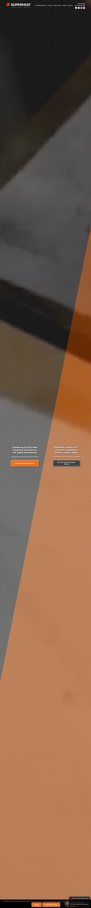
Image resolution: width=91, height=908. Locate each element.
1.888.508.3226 (81, 3)
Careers (64, 5)
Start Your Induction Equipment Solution (66, 463)
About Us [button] (50, 5)
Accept (36, 905)
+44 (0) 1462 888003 (80, 5)
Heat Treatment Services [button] (41, 5)
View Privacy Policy (51, 905)
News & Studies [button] (57, 5)
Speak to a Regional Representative (25, 463)
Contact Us (70, 5)
